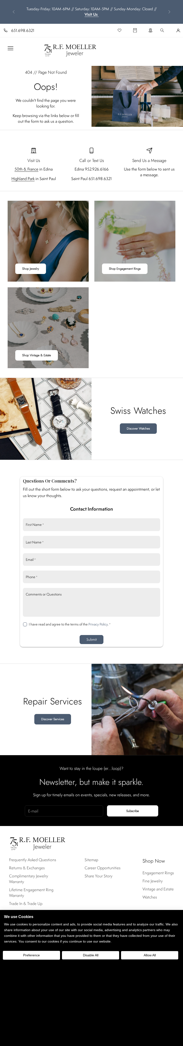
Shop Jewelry (30, 268)
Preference (31, 955)
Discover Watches (138, 428)
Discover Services (52, 719)
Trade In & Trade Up (25, 903)
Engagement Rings (158, 872)
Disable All (90, 955)
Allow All (150, 955)
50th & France (26, 169)
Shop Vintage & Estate (36, 355)
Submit (91, 639)
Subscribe (132, 811)
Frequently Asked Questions (32, 859)
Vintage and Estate (158, 889)
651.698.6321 (22, 30)
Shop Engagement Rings (125, 268)
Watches (149, 897)
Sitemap (91, 859)
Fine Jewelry (152, 881)
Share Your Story (98, 876)
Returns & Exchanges (27, 867)
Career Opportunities (103, 867)
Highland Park (23, 178)
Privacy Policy (98, 624)
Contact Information (91, 509)
